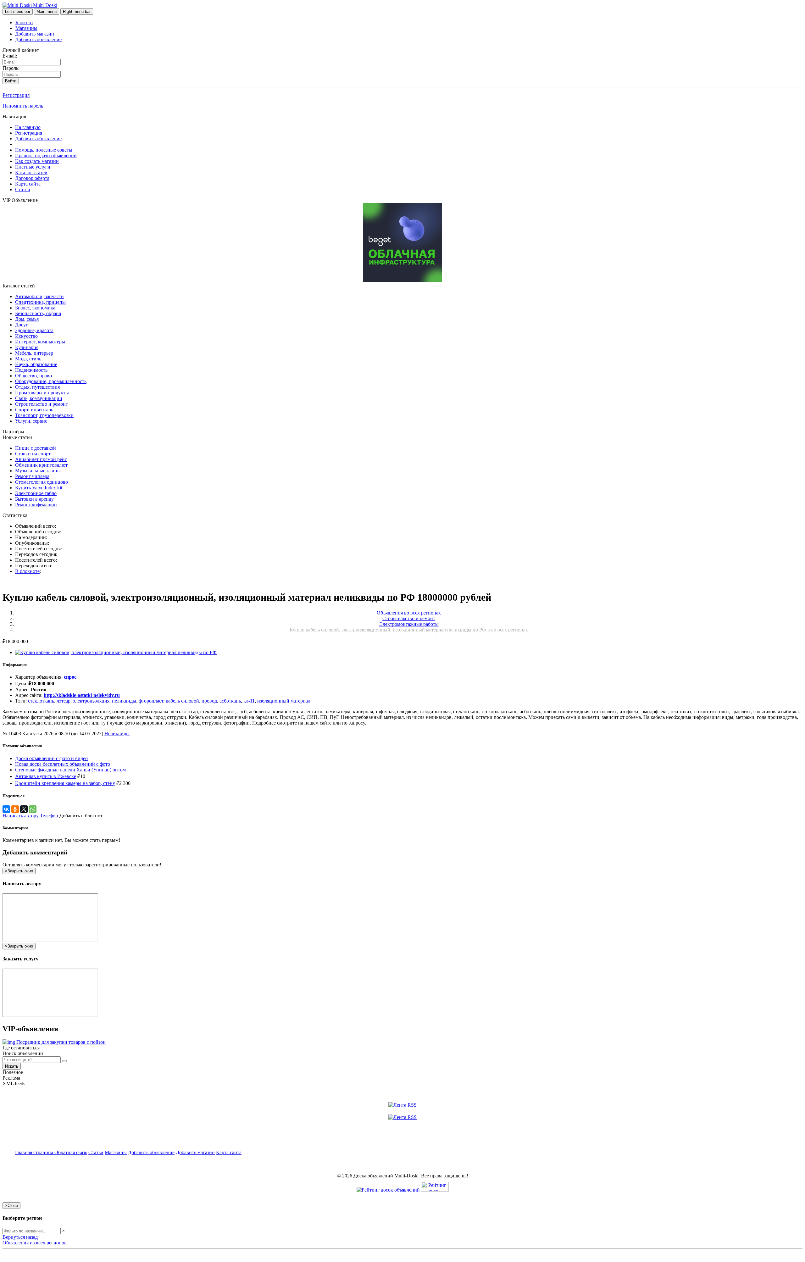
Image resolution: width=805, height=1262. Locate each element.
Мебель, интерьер (34, 353)
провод (209, 700)
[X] (24, 809)
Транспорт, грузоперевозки (44, 415)
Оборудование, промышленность (50, 381)
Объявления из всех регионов (35, 1242)
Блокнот (24, 22)
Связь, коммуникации (38, 398)
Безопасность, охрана (38, 313)
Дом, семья (27, 319)
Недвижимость (31, 370)
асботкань (230, 700)
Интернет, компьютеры (40, 341)
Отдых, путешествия (37, 387)
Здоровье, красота (34, 330)
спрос (70, 677)
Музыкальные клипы (38, 470)
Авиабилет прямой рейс (41, 459)
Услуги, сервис (31, 421)
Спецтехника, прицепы (40, 302)
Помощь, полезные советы (43, 150)
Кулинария (26, 347)
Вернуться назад (20, 1237)
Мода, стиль (28, 358)
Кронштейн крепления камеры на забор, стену (65, 783)
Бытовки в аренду (34, 499)
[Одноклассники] (15, 809)
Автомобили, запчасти (39, 296)
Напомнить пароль (23, 105)
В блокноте (27, 571)
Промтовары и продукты (42, 392)
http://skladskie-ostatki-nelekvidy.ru (82, 695)
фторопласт (151, 700)
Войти (10, 81)
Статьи (22, 189)
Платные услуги (32, 167)
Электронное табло (36, 493)
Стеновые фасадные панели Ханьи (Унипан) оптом (70, 769)
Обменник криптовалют (41, 465)
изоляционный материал (283, 700)
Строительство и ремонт (41, 404)
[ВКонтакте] (6, 809)
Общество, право (33, 375)
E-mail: (10, 55)
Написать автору (21, 815)
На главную (28, 127)
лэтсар (63, 700)
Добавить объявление (38, 39)
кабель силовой (182, 700)
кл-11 (249, 700)
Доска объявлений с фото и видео (51, 758)
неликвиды (124, 700)
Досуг (21, 324)
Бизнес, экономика (35, 307)
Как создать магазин (37, 161)
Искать (11, 1066)
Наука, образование (36, 364)
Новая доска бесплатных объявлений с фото (62, 764)
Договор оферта (32, 178)
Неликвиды (117, 733)
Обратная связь (70, 1152)
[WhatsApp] (32, 809)
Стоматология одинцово (41, 482)
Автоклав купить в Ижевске (45, 776)
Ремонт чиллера (32, 476)
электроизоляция (91, 700)
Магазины (26, 28)
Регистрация (16, 95)
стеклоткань (41, 700)
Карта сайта (28, 183)
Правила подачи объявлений (46, 155)
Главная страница (34, 1152)
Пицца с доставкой (35, 448)
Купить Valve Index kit (38, 487)
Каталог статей (31, 172)
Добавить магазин (34, 33)
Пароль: (11, 68)
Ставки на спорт (33, 453)
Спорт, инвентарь (34, 409)
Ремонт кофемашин (36, 504)
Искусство (26, 336)
